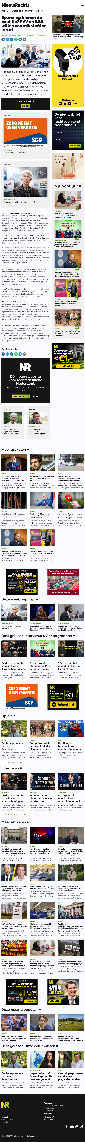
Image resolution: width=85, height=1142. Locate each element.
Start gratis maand (21, 396)
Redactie (4, 1122)
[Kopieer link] (24, 39)
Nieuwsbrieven (49, 1120)
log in (35, 396)
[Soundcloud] (75, 103)
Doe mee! (25, 106)
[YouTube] (70, 103)
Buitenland (17, 11)
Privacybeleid (49, 1108)
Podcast (5, 11)
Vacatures (48, 1113)
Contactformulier (8, 1120)
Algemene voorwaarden (53, 1106)
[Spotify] (60, 103)
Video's (39, 11)
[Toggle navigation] (82, 5)
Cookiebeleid (49, 1110)
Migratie (29, 11)
